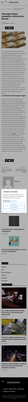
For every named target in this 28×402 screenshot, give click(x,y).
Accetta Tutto (14, 209)
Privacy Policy (13, 201)
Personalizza (14, 204)
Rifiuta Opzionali (14, 207)
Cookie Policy (6, 201)
